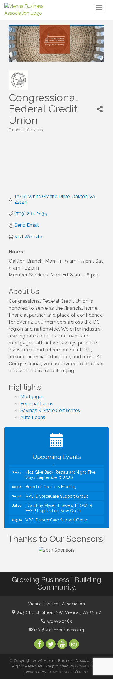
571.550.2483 (58, 621)
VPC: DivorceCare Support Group (56, 494)
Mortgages (32, 396)
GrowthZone (87, 666)
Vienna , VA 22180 (59, 612)
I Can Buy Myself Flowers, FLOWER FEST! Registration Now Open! (58, 506)
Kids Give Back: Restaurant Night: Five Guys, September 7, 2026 (60, 472)
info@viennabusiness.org (58, 630)
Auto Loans (32, 417)
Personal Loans (36, 403)
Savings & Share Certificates (50, 410)
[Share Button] (99, 109)
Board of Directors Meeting (50, 484)
